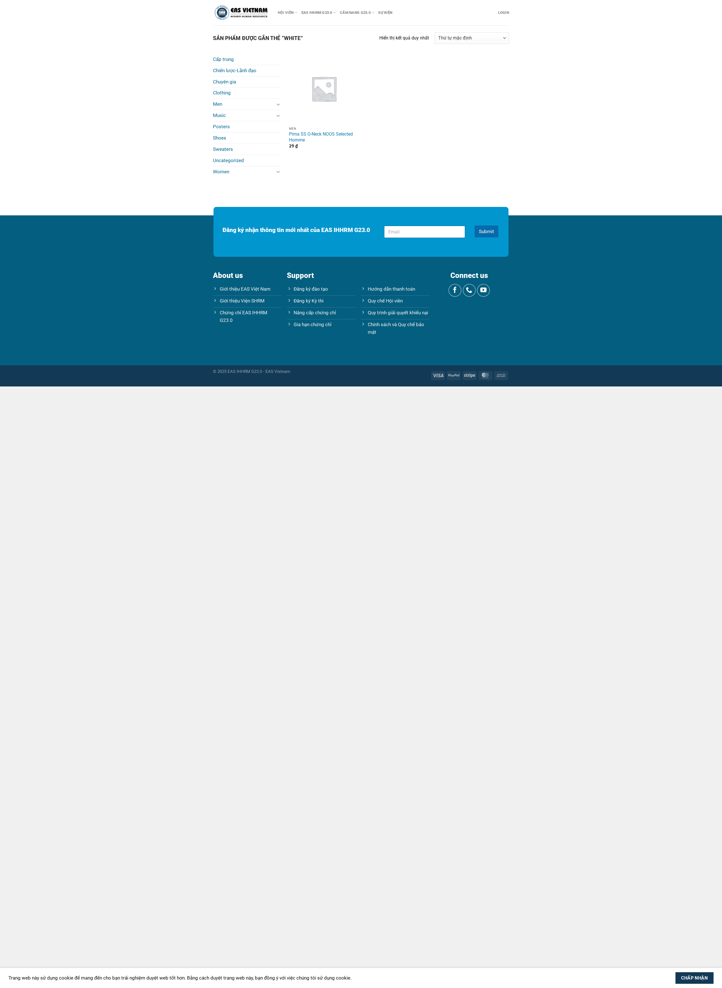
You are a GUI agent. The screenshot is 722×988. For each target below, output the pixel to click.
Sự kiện (385, 12)
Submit (486, 231)
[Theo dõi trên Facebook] (454, 290)
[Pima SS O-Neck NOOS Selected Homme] (324, 88)
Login (503, 12)
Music (219, 115)
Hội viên (286, 12)
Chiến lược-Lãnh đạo (234, 70)
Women (221, 171)
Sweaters (223, 149)
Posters (221, 126)
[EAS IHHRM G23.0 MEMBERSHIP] (241, 13)
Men (217, 104)
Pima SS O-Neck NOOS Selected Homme (321, 137)
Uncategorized (228, 160)
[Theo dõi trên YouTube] (483, 290)
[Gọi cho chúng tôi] (469, 290)
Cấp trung (223, 59)
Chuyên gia (224, 82)
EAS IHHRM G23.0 (316, 12)
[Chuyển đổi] (278, 104)
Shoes (219, 138)
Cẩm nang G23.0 (355, 12)
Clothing (222, 93)
